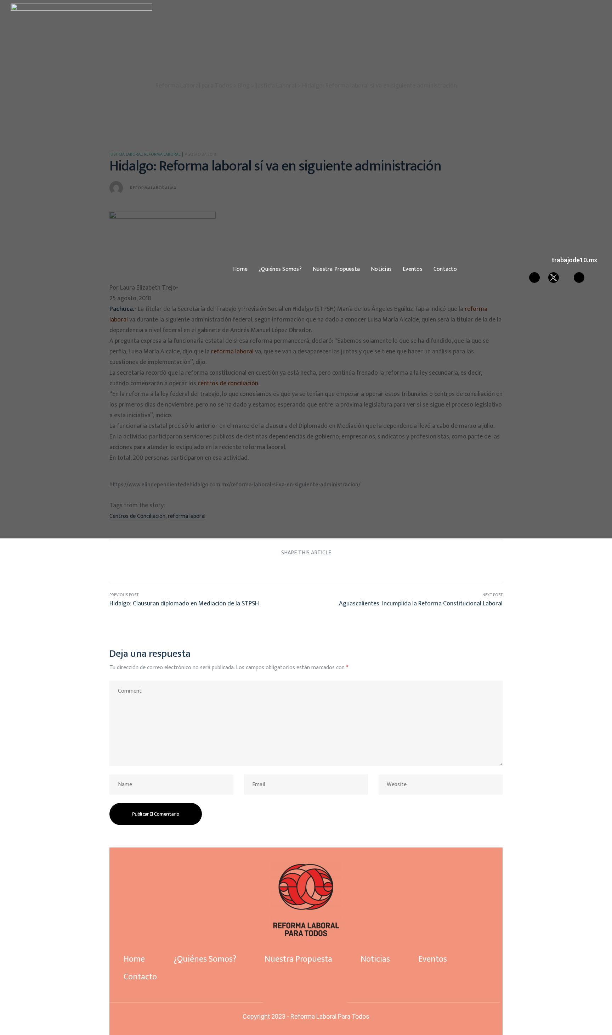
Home (240, 269)
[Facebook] (534, 277)
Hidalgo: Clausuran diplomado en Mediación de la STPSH (207, 600)
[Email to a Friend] (345, 570)
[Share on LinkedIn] (292, 570)
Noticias (381, 269)
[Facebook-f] (293, 1002)
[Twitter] (304, 1002)
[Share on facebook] (266, 570)
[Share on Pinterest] (332, 570)
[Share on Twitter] (279, 570)
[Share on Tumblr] (306, 570)
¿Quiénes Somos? (280, 269)
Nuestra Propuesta (336, 269)
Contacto (445, 269)
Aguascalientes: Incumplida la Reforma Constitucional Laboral (404, 600)
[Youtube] (579, 277)
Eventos (413, 269)
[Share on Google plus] (319, 570)
